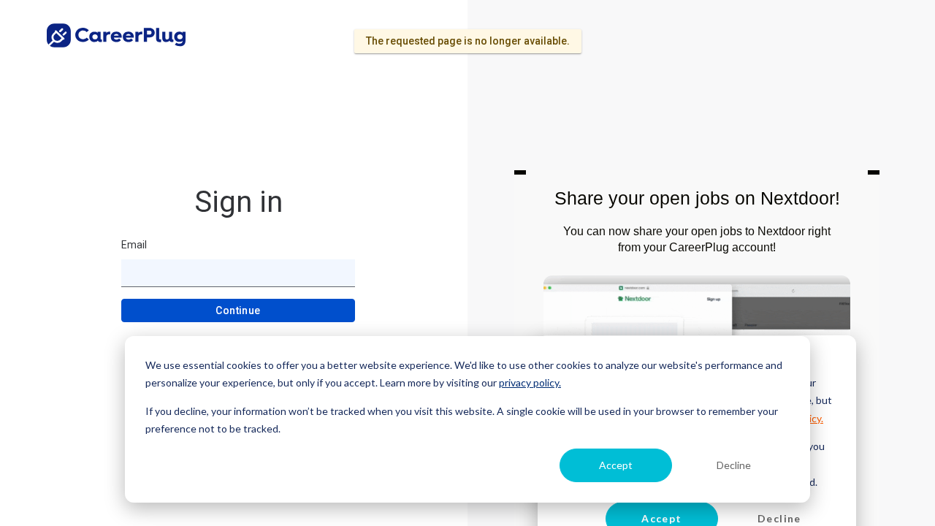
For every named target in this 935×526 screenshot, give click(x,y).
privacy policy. (530, 382)
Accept (616, 465)
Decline (734, 465)
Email (134, 245)
